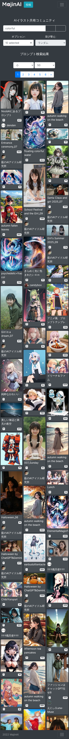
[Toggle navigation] (61, 4)
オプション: (18, 36)
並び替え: (50, 36)
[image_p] (61, 28)
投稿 (29, 4)
